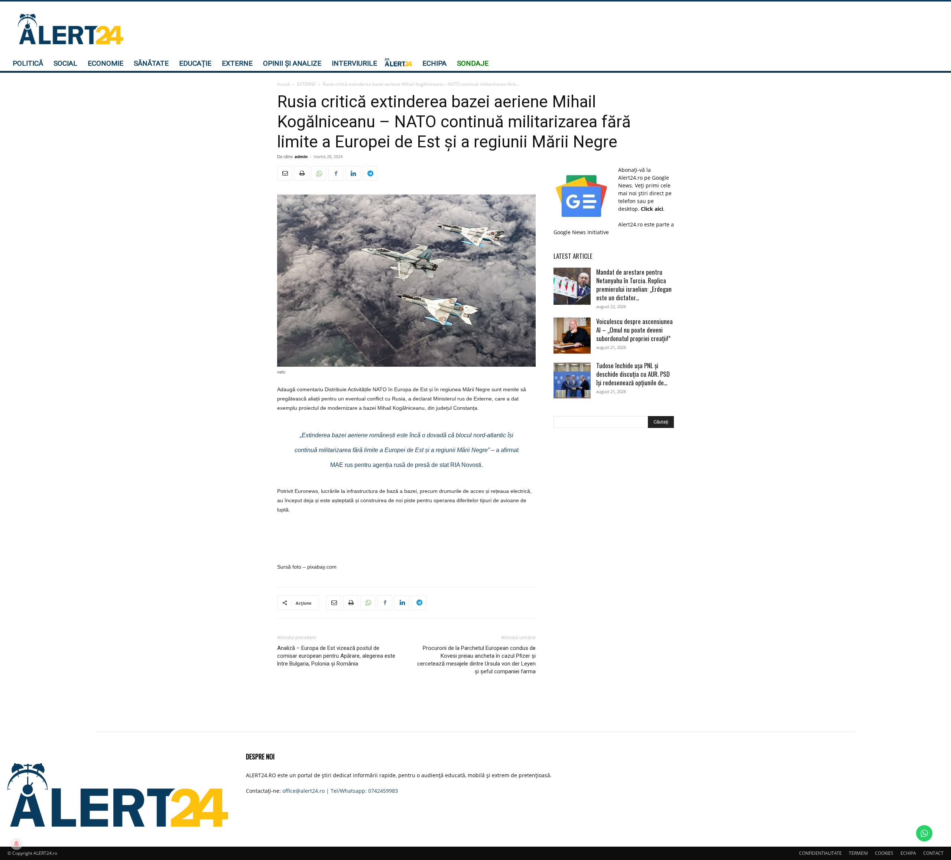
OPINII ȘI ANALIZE (292, 63)
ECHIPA (434, 63)
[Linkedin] (352, 173)
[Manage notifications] (16, 844)
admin (301, 156)
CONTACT (933, 853)
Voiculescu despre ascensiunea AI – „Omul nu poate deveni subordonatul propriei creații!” (634, 330)
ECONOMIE (105, 63)
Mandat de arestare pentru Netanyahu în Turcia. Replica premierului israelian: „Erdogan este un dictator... (634, 284)
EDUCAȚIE (195, 63)
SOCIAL (65, 63)
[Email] (284, 173)
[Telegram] (370, 173)
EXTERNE (237, 63)
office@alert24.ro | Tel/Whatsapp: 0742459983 (340, 790)
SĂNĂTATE (151, 63)
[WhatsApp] (318, 173)
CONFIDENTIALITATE (820, 853)
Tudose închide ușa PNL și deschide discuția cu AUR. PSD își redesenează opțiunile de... (633, 374)
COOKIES (884, 853)
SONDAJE (473, 63)
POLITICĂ (28, 63)
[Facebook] (335, 173)
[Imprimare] (301, 173)
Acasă (283, 84)
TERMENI (858, 853)
